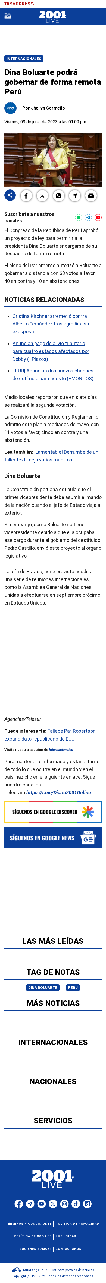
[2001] (53, 17)
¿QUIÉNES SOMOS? (36, 1249)
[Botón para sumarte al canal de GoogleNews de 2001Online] (53, 837)
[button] (26, 195)
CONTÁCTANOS (68, 1249)
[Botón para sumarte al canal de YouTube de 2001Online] (98, 217)
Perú (73, 988)
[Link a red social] (18, 1204)
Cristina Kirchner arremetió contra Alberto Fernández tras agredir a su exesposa (51, 324)
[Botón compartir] (10, 195)
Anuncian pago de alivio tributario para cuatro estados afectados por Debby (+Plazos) (51, 351)
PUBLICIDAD (65, 1236)
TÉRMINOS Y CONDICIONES (29, 1224)
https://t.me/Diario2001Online (58, 792)
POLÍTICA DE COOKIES (33, 1236)
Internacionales (24, 59)
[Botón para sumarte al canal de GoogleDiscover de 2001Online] (53, 812)
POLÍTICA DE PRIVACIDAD (77, 1224)
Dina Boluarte (42, 988)
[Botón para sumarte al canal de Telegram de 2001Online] (88, 217)
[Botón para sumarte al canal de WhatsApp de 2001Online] (78, 217)
